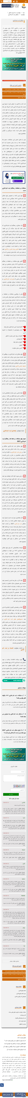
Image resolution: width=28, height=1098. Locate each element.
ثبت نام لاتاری (18, 524)
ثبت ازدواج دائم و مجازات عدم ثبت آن (16, 1050)
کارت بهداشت (23, 1015)
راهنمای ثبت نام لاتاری (9, 431)
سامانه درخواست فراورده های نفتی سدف (17, 1012)
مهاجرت (23, 15)
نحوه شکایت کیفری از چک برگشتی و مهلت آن (14, 1047)
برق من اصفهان (22, 1024)
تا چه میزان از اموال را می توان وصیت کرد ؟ (15, 1041)
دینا (24, 13)
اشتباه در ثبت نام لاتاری (13, 649)
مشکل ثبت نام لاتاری (13, 15)
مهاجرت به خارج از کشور (14, 13)
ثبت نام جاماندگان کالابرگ (20, 1018)
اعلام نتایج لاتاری (22, 991)
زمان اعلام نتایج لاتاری (21, 994)
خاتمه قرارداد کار (22, 1021)
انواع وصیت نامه (21, 1038)
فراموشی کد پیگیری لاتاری (20, 997)
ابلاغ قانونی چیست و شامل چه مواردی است (15, 1044)
